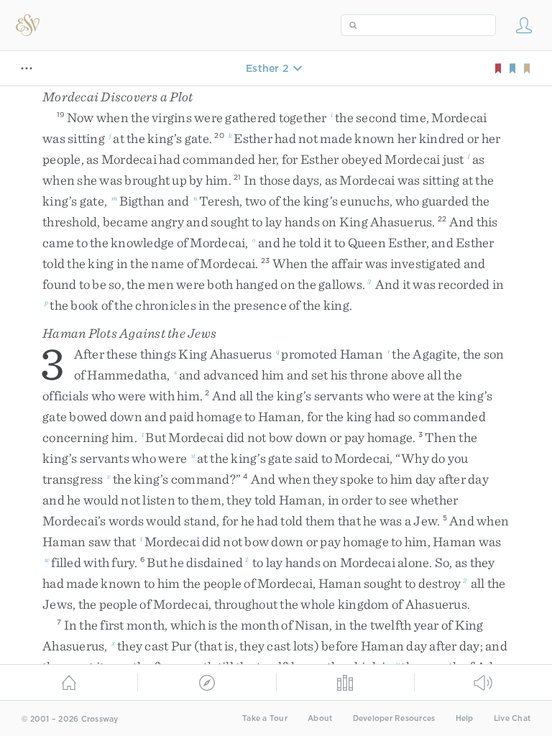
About (320, 718)
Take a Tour (265, 718)
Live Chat (512, 718)
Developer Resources (394, 718)
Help (465, 718)
